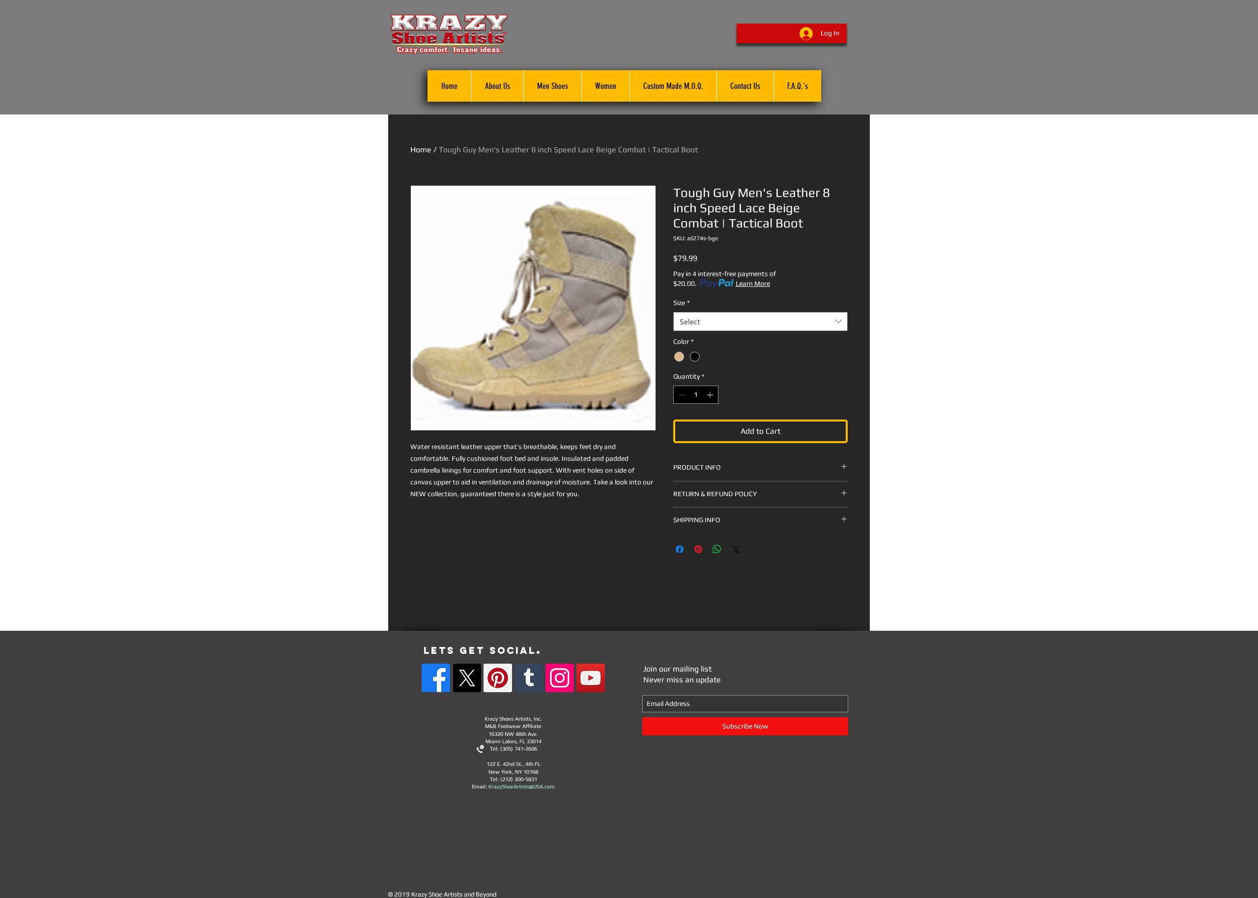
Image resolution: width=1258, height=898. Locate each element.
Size (681, 303)
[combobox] (760, 321)
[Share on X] (736, 549)
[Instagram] (559, 678)
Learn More (753, 283)
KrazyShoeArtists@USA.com (521, 786)
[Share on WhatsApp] (717, 549)
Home (420, 149)
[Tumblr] (529, 678)
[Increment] (711, 394)
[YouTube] (590, 678)
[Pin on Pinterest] (698, 549)
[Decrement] (681, 394)
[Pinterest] (498, 678)
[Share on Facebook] (680, 549)
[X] (467, 678)
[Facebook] (436, 678)
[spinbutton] (696, 394)
